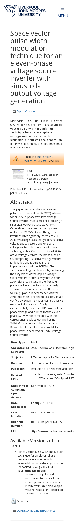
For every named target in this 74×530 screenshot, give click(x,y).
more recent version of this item (38, 158)
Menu (63, 16)
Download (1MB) (37, 182)
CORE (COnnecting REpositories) (36, 510)
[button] (13, 501)
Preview (56, 182)
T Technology (39, 357)
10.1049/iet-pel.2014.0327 (46, 422)
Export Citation (25, 111)
